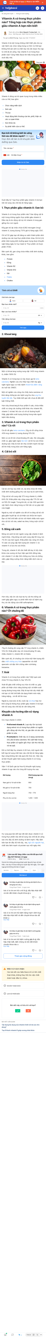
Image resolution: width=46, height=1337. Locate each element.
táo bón (24, 441)
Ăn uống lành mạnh (7, 13)
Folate (9, 277)
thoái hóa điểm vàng (34, 385)
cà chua (32, 701)
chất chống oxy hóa (13, 661)
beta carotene (19, 430)
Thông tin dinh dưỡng (22, 13)
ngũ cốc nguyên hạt (36, 842)
